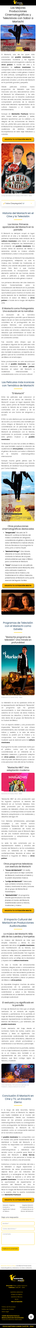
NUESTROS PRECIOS (16, 1297)
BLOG (16, 1299)
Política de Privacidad (8, 1307)
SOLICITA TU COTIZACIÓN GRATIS (18, 139)
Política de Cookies (8, 1309)
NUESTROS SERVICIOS (16, 1292)
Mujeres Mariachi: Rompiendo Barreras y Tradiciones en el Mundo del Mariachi (26, 1208)
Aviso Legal (5, 1311)
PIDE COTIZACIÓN (16, 1302)
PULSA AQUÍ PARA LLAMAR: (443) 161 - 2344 (18, 1326)
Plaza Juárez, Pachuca (20, 1285)
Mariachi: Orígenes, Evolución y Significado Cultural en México (9, 1208)
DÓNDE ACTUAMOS (16, 1294)
